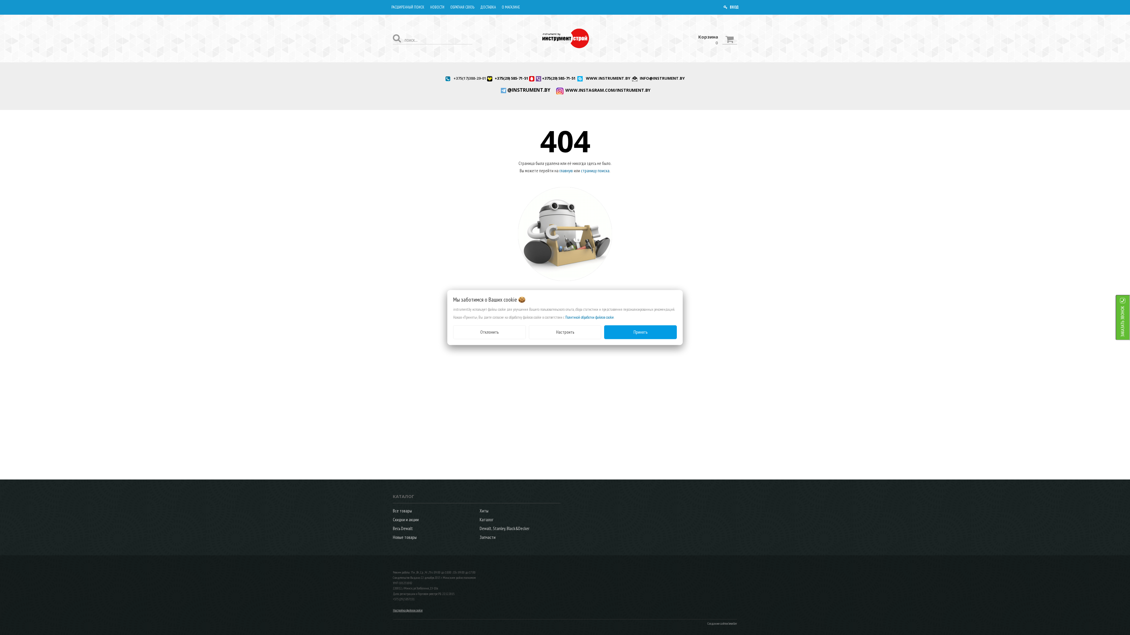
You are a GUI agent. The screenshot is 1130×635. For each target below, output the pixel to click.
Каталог (486, 519)
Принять (640, 332)
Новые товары (405, 537)
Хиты (484, 511)
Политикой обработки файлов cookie (589, 317)
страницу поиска (595, 170)
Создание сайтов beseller (722, 623)
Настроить (565, 332)
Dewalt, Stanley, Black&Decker (504, 528)
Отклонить (489, 332)
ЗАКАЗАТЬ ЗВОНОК (1122, 321)
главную (566, 170)
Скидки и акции (406, 519)
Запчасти (488, 537)
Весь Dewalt (403, 528)
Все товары (402, 511)
